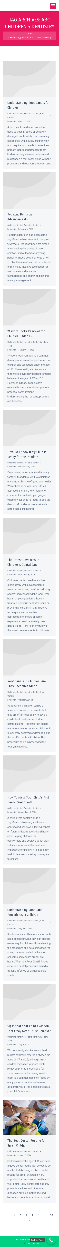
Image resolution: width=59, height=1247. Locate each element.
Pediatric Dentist (31, 113)
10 (51, 1215)
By (11, 121)
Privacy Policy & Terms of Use (29, 1239)
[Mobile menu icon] (53, 6)
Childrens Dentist (15, 113)
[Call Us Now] (51, 1240)
